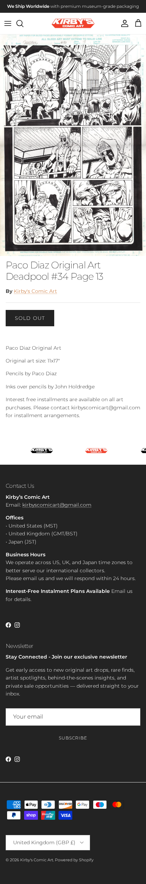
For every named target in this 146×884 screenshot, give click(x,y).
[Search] (23, 23)
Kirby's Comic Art (35, 291)
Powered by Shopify (74, 859)
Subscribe (73, 738)
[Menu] (8, 23)
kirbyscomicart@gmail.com (56, 505)
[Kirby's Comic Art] (73, 23)
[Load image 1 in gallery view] (73, 145)
